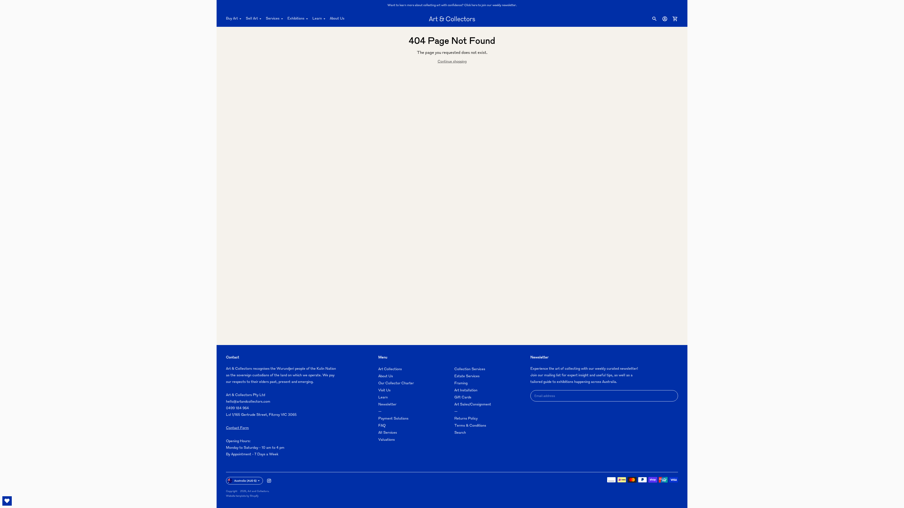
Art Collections (390, 369)
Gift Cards (462, 397)
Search (460, 433)
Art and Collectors (258, 491)
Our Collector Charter (396, 383)
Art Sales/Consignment (472, 404)
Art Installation (465, 390)
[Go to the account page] (665, 19)
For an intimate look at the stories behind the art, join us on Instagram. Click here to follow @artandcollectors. (452, 5)
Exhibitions (295, 18)
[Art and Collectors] (452, 19)
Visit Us (384, 390)
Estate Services (467, 376)
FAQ (382, 426)
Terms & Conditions (470, 426)
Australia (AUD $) (245, 480)
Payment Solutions (393, 419)
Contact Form (237, 428)
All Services (387, 433)
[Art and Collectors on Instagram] (269, 480)
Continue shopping (452, 62)
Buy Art (232, 18)
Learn (317, 18)
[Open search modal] (654, 19)
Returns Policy (466, 419)
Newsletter (387, 404)
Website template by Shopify (242, 496)
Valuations (386, 440)
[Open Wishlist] (7, 501)
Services (272, 18)
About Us (337, 18)
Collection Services (469, 369)
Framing (461, 383)
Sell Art (252, 18)
